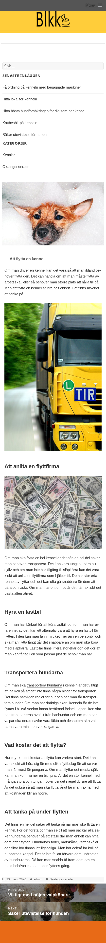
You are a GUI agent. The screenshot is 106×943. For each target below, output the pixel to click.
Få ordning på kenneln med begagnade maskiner (41, 87)
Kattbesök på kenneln (19, 123)
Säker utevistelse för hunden (25, 134)
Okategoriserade (15, 167)
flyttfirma (39, 575)
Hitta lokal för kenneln (19, 99)
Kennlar (8, 48)
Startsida (9, 38)
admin (38, 879)
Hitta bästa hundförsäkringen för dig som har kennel (43, 111)
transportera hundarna (44, 685)
